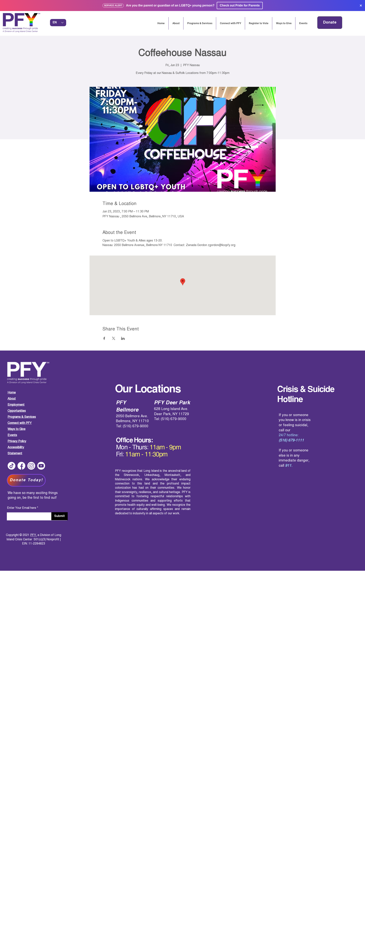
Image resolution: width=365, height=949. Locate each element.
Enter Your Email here (21, 508)
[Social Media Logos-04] (11, 466)
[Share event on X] (113, 338)
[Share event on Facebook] (104, 338)
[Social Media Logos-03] (41, 466)
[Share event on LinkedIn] (123, 338)
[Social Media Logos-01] (21, 466)
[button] (303, 23)
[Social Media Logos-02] (31, 466)
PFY (33, 535)
